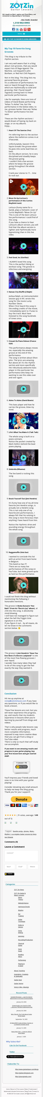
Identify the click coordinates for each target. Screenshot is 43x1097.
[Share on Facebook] (7, 824)
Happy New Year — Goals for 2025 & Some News (21, 1032)
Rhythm (20, 910)
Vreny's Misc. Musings (21, 987)
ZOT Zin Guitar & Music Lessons (20, 894)
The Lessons (20, 1089)
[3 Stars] (10, 815)
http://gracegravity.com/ (23, 1076)
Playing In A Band (21, 965)
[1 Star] (6, 815)
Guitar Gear (18, 980)
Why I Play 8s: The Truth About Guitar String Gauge (21, 1015)
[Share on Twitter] (12, 824)
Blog (26, 1091)
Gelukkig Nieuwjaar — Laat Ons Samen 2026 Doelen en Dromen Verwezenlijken (21, 997)
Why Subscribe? (13, 1041)
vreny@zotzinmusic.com (15, 701)
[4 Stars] (12, 815)
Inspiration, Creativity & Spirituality (21, 975)
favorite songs (18, 831)
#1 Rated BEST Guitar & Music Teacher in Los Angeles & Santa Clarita (21, 1023)
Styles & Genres (21, 926)
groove (26, 831)
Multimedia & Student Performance (14, 1091)
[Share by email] (18, 824)
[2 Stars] (8, 815)
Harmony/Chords (24, 907)
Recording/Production (25, 940)
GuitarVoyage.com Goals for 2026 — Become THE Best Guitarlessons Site (21, 1006)
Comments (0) (11, 842)
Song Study (20, 950)
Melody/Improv (23, 903)
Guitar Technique (21, 920)
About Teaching (19, 971)
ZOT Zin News (19, 890)
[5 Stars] (15, 815)
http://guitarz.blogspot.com (24, 1073)
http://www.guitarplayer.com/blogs (27, 1069)
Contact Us (36, 1091)
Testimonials (32, 1089)
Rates (26, 1089)
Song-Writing (20, 932)
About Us (13, 1089)
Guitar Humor (18, 983)
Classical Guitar (21, 944)
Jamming (21, 936)
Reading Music (21, 956)
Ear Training (21, 915)
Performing (22, 960)
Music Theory (20, 898)
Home (8, 1089)
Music (32, 831)
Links (30, 1091)
